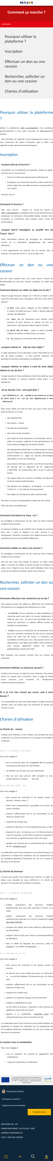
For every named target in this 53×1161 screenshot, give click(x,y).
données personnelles (12, 1133)
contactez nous (19, 846)
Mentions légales (9, 1124)
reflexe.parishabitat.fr (30, 128)
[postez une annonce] (20, 1159)
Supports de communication (14, 1106)
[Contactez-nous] (39, 1115)
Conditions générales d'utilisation (17, 1129)
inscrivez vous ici (8, 195)
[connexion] (46, 1157)
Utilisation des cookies (12, 1137)
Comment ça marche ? (11, 1099)
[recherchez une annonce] (33, 1159)
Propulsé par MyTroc (15, 1092)
